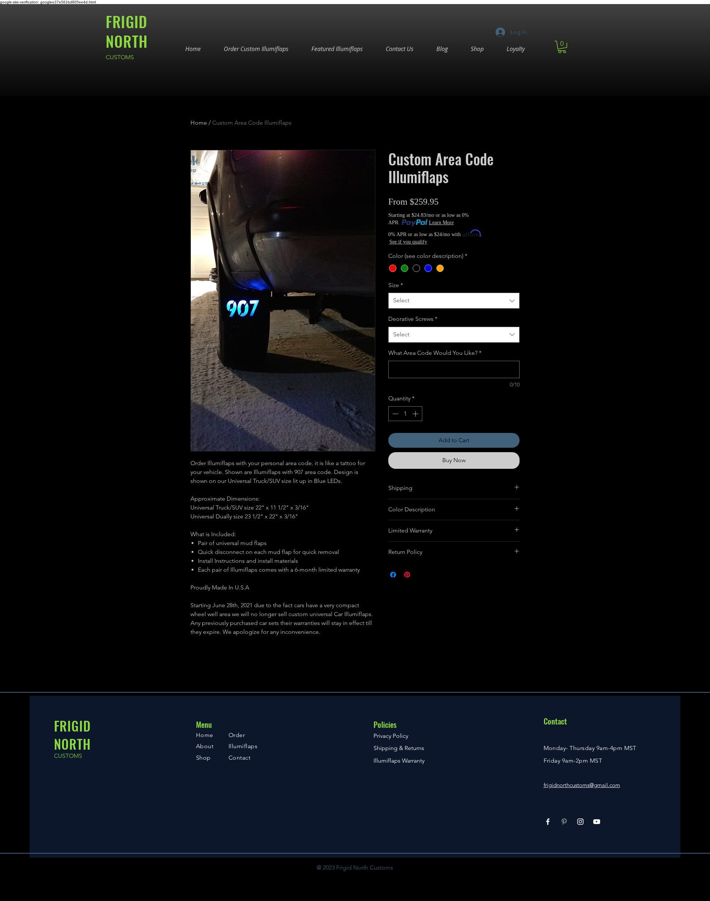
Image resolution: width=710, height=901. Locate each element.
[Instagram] (580, 821)
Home (198, 122)
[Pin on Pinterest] (407, 574)
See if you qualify (408, 242)
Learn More (441, 222)
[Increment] (416, 414)
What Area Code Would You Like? (434, 352)
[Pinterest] (564, 821)
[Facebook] (548, 821)
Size (395, 285)
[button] (562, 47)
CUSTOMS (120, 57)
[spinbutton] (405, 414)
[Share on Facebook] (393, 574)
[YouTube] (596, 821)
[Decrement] (394, 414)
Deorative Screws (412, 318)
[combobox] (454, 301)
